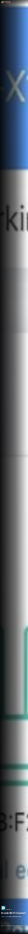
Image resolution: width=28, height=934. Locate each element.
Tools (3, 916)
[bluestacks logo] (5, 2)
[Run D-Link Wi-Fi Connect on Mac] (14, 921)
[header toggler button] (26, 2)
